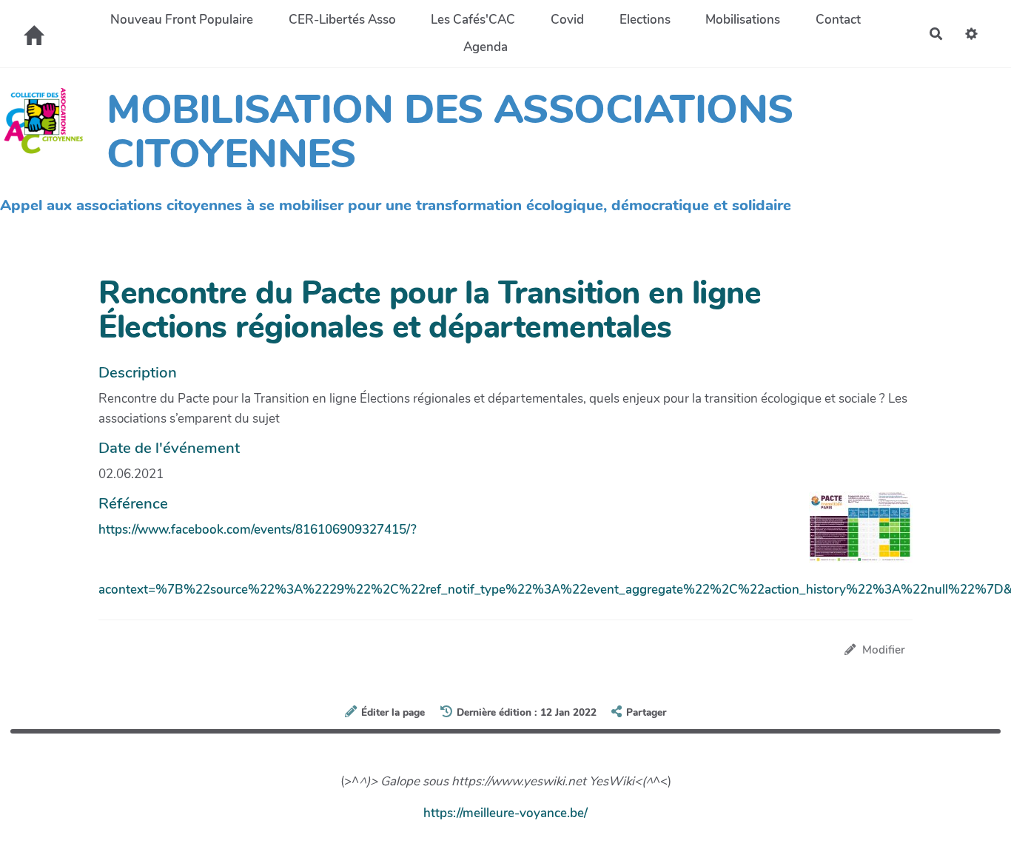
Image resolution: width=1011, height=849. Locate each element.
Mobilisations (742, 19)
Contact (838, 19)
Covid (567, 19)
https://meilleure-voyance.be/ (505, 813)
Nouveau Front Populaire (181, 19)
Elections (645, 19)
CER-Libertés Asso (342, 19)
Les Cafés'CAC (473, 19)
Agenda (485, 47)
